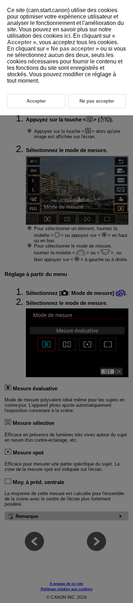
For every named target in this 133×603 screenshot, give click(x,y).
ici (67, 36)
